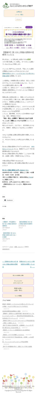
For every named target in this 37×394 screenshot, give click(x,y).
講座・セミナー (19, 247)
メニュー (18, 19)
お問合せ (19, 13)
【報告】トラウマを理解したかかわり (13, 335)
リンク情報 (18, 296)
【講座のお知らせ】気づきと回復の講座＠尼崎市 (10, 264)
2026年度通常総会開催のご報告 (11, 311)
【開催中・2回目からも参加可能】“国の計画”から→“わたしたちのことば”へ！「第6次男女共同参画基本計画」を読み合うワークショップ (18, 316)
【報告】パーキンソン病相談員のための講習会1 (16, 330)
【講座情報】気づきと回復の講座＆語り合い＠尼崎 (9, 235)
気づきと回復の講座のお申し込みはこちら (15, 170)
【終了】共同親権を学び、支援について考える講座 (17, 346)
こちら (30, 177)
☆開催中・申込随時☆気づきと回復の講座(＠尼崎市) (9, 224)
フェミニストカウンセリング (18, 282)
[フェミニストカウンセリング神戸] (18, 5)
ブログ (11, 247)
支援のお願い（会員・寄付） (18, 289)
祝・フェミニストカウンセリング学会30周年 (15, 342)
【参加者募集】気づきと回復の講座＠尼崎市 (25, 223)
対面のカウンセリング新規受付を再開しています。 (27, 264)
